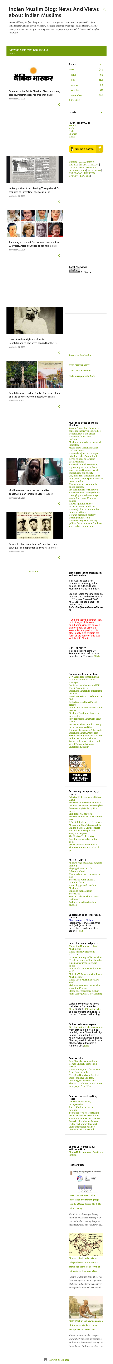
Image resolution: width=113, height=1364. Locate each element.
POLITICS (91, 167)
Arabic (72, 128)
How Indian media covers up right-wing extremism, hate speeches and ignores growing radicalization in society (85, 468)
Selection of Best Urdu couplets (85, 802)
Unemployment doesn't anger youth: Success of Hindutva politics (84, 498)
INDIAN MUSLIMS (89, 164)
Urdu (71, 131)
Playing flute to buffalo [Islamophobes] (80, 870)
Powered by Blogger (58, 1360)
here (86, 1045)
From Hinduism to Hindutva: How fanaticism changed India (84, 491)
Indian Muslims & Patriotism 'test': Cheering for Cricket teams (85, 734)
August (75, 85)
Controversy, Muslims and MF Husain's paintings (84, 686)
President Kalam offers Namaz (84, 1118)
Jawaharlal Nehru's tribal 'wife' (84, 1115)
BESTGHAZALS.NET (79, 365)
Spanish (73, 134)
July (73, 80)
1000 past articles (92, 1009)
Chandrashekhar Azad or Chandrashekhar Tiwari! (82, 1128)
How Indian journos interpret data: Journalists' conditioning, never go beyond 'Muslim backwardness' (84, 457)
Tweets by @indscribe (80, 355)
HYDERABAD (76, 173)
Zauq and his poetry (79, 833)
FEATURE (85, 176)
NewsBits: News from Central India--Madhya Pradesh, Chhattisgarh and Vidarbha (84, 1078)
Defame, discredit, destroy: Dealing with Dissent (82, 516)
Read (80, 931)
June (73, 75)
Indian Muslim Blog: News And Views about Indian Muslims (54, 12)
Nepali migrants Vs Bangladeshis (85, 960)
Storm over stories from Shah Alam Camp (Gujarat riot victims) (85, 992)
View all (12, 54)
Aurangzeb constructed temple (85, 741)
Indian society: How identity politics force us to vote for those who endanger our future (85, 523)
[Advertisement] (33, 133)
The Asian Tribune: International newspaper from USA (85, 1085)
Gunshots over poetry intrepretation (80, 1103)
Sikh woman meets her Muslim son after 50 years (84, 986)
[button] (59, 105)
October (75, 90)
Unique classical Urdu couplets (84, 828)
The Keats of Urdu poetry (81, 836)
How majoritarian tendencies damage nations (84, 510)
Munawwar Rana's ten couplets (85, 825)
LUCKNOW (90, 173)
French (72, 125)
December (76, 95)
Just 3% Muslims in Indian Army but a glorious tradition (85, 726)
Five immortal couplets (80, 814)
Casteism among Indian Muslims (85, 957)
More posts (35, 572)
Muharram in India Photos (82, 738)
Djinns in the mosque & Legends (85, 730)
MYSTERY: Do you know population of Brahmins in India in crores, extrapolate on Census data (86, 1325)
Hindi (72, 136)
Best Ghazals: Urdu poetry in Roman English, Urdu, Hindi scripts (83, 1064)
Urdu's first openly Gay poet (83, 1124)
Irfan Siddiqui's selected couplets (85, 822)
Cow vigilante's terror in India (84, 677)
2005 (71, 69)
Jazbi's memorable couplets (83, 844)
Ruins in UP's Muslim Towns (83, 1121)
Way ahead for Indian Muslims (84, 475)
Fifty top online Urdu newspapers (86, 1027)
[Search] (105, 9)
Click (71, 1009)
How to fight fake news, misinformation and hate (81, 505)
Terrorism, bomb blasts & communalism (82, 881)
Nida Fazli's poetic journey (82, 830)
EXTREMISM (94, 170)
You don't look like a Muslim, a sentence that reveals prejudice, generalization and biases (85, 431)
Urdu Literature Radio (80, 370)
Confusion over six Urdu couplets (86, 805)
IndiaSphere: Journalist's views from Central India (84, 1071)
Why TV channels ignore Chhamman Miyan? (81, 745)
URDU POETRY (76, 167)
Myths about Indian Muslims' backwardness (83, 449)
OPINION (74, 176)
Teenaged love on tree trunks (84, 1112)
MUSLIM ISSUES (77, 170)
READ (97, 656)
